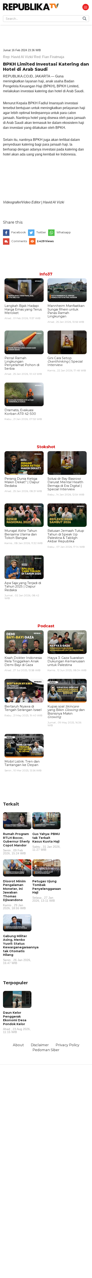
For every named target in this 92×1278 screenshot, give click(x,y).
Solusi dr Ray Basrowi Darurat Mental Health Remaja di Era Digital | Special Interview (65, 484)
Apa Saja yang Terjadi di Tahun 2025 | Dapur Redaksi (22, 586)
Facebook (18, 232)
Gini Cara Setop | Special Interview (65, 361)
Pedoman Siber (46, 1050)
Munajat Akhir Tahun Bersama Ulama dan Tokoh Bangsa (20, 534)
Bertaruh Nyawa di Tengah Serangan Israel (23, 708)
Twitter (41, 232)
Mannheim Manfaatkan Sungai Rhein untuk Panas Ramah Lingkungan (66, 311)
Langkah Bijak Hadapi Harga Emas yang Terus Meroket (23, 309)
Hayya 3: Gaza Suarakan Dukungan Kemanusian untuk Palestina (66, 661)
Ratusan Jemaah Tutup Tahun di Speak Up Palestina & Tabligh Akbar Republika (65, 536)
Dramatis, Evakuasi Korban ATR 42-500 (20, 411)
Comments (19, 241)
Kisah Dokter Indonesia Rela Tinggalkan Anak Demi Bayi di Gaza (23, 661)
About (18, 1045)
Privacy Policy (67, 1045)
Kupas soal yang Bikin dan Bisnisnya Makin (66, 711)
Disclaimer (40, 1045)
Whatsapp (63, 232)
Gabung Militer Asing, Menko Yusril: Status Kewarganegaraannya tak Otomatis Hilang (21, 949)
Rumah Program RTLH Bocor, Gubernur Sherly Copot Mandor (16, 843)
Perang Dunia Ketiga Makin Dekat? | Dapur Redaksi (21, 482)
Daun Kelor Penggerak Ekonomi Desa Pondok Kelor (17, 1022)
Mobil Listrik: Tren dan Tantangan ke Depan (22, 763)
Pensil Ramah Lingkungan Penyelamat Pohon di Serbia (21, 363)
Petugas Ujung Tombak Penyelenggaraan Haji (46, 890)
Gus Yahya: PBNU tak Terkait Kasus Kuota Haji (46, 841)
